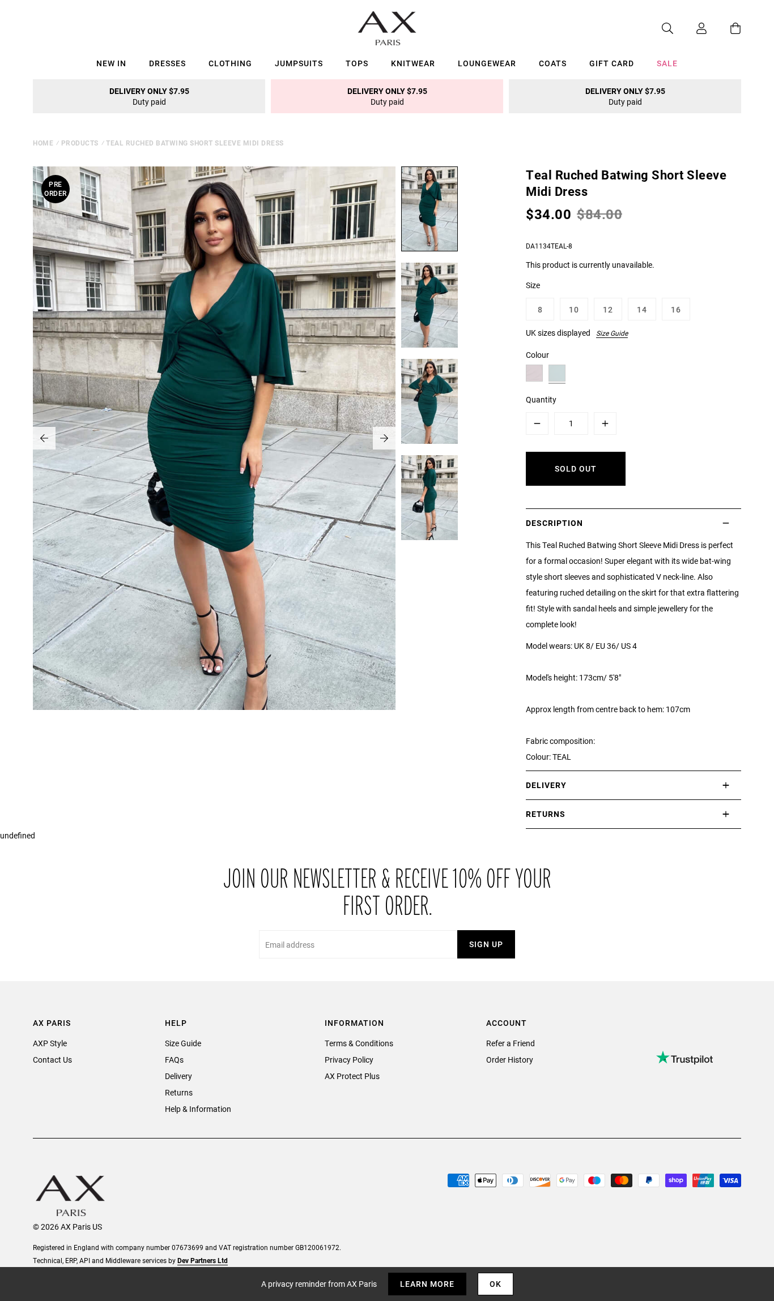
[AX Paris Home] (387, 28)
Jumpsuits (299, 63)
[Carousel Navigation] (214, 438)
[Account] (690, 28)
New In (111, 63)
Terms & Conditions (359, 1043)
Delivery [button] (546, 785)
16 (676, 309)
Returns (179, 1092)
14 (642, 309)
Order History (509, 1059)
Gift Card (611, 63)
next (384, 438)
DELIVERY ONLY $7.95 (149, 96)
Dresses (167, 63)
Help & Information (198, 1108)
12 (608, 309)
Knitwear (413, 63)
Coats (553, 63)
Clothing (230, 63)
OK (495, 1283)
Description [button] (554, 522)
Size (533, 285)
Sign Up (486, 944)
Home (43, 142)
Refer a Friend (510, 1043)
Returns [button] (545, 813)
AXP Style (50, 1043)
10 (574, 309)
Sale (667, 63)
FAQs (174, 1059)
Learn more (427, 1283)
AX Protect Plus (352, 1076)
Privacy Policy (349, 1059)
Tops (357, 63)
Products (80, 142)
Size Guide (612, 332)
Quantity (541, 399)
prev (44, 438)
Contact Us (52, 1059)
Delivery (178, 1076)
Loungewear (487, 63)
